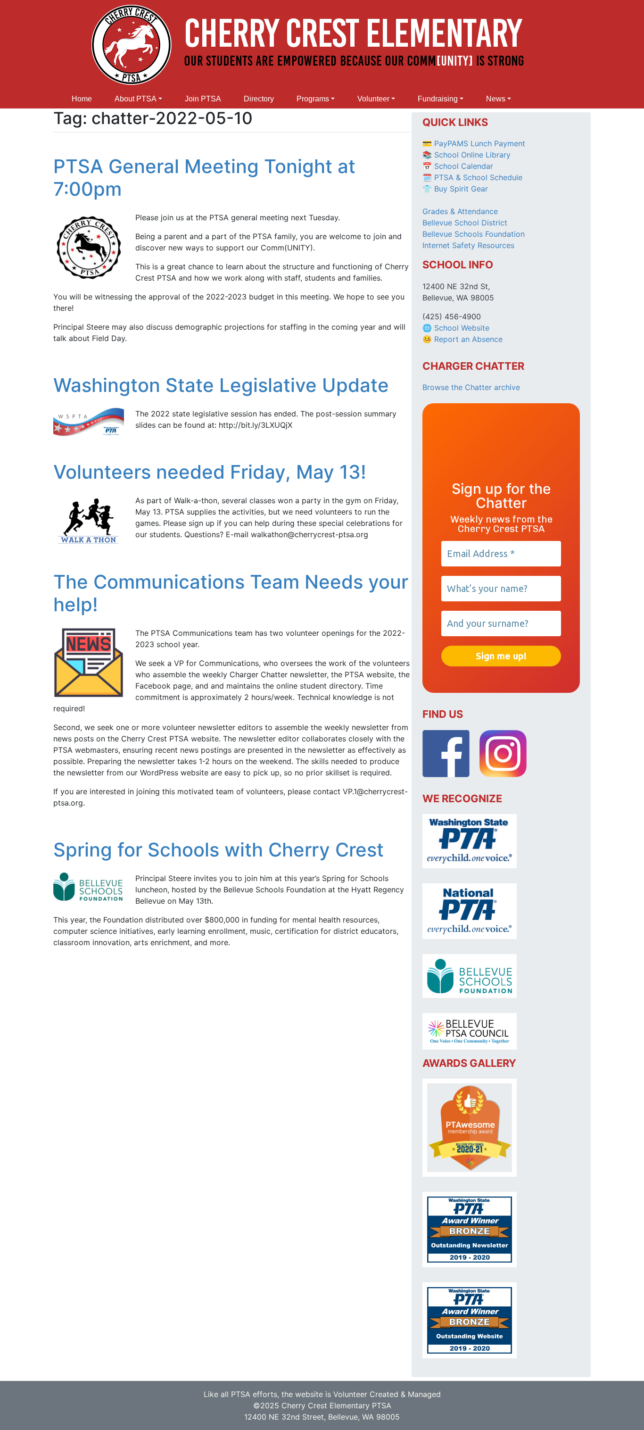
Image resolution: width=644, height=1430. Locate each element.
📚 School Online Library (466, 154)
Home (82, 99)
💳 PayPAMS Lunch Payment (473, 143)
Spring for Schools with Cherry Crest (218, 849)
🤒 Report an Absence (463, 339)
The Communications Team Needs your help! (230, 593)
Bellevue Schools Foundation (473, 234)
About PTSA (136, 99)
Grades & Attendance (460, 211)
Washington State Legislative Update (221, 385)
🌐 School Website (455, 328)
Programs (313, 99)
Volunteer (373, 99)
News (495, 99)
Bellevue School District (464, 222)
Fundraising (438, 99)
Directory (259, 99)
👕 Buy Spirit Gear (455, 188)
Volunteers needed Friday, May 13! (209, 471)
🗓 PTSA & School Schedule (472, 177)
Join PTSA (203, 99)
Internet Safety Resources (468, 245)
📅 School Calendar (457, 166)
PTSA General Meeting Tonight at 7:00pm (204, 177)
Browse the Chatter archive (471, 387)
